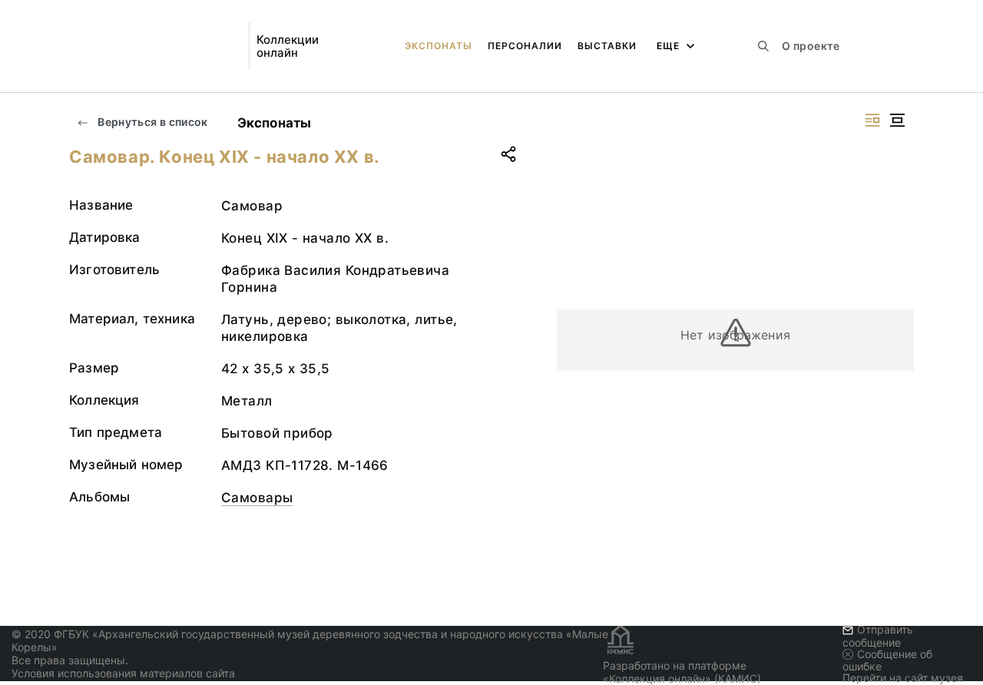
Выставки (607, 45)
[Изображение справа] (872, 120)
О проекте (810, 45)
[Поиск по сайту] (763, 46)
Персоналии (525, 45)
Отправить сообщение (877, 635)
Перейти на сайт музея (902, 677)
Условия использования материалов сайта (123, 673)
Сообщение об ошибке (887, 660)
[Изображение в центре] (897, 120)
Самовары (257, 497)
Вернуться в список (151, 121)
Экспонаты (438, 45)
